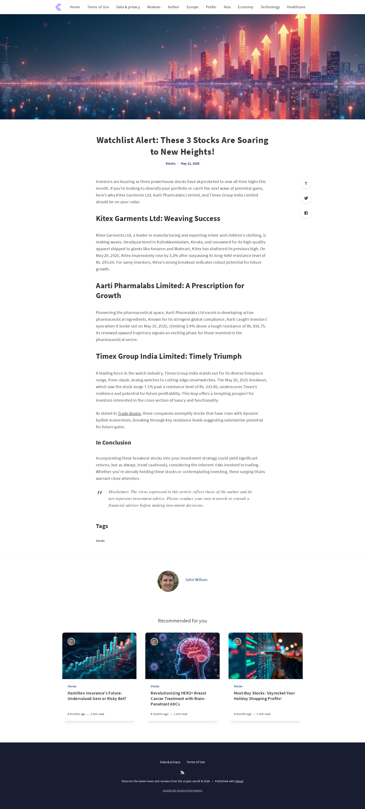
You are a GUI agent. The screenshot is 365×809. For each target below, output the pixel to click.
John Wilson (196, 579)
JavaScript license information (183, 790)
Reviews (154, 6)
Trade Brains (129, 413)
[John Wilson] (168, 581)
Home (75, 6)
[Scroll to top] (306, 183)
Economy (245, 6)
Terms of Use (98, 6)
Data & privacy (128, 6)
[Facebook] (306, 213)
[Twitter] (306, 198)
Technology (270, 6)
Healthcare (296, 6)
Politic (211, 6)
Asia (227, 6)
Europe (193, 6)
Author (173, 6)
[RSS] (182, 773)
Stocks (171, 163)
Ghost (239, 781)
